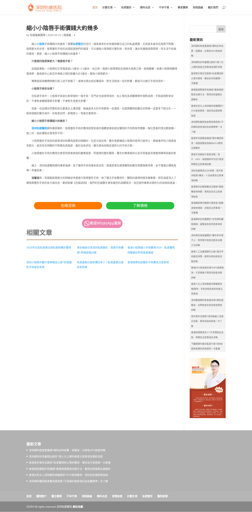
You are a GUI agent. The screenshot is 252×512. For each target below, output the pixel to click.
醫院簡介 (41, 496)
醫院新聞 (162, 496)
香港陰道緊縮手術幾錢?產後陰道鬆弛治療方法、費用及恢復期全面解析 (207, 95)
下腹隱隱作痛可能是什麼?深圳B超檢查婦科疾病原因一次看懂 (207, 346)
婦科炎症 (145, 7)
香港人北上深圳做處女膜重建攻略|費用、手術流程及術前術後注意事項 (207, 289)
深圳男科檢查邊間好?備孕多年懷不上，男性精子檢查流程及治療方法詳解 (207, 240)
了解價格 (140, 206)
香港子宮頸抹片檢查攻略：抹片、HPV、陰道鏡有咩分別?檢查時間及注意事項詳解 (207, 159)
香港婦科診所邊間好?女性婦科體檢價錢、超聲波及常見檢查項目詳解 (207, 224)
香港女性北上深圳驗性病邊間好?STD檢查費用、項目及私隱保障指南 (207, 111)
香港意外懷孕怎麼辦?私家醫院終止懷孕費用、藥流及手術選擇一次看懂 (207, 78)
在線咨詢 (68, 206)
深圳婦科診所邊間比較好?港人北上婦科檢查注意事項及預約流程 (207, 65)
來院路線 (198, 7)
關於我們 (213, 7)
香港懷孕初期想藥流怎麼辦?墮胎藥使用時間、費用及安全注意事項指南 (207, 192)
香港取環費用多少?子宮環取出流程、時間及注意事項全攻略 (207, 335)
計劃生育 (107, 7)
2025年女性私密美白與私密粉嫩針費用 (48, 247)
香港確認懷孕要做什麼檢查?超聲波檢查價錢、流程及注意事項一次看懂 (207, 208)
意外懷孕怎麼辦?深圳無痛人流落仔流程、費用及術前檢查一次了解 (207, 321)
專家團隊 (183, 7)
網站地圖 (78, 506)
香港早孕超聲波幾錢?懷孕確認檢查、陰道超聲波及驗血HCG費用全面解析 (207, 143)
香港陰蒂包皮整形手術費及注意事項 (148, 262)
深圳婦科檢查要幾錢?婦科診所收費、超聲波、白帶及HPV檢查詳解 (207, 51)
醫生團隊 (56, 496)
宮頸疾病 (117, 496)
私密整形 (126, 7)
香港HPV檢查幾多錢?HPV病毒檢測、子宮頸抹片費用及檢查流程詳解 (207, 273)
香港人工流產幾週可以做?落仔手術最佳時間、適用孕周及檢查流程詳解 (207, 256)
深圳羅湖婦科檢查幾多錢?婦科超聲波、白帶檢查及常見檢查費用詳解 (207, 305)
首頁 (29, 496)
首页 (95, 7)
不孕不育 (164, 7)
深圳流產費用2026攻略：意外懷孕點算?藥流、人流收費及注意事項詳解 (207, 175)
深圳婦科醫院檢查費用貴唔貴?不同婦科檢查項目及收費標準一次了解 (207, 127)
